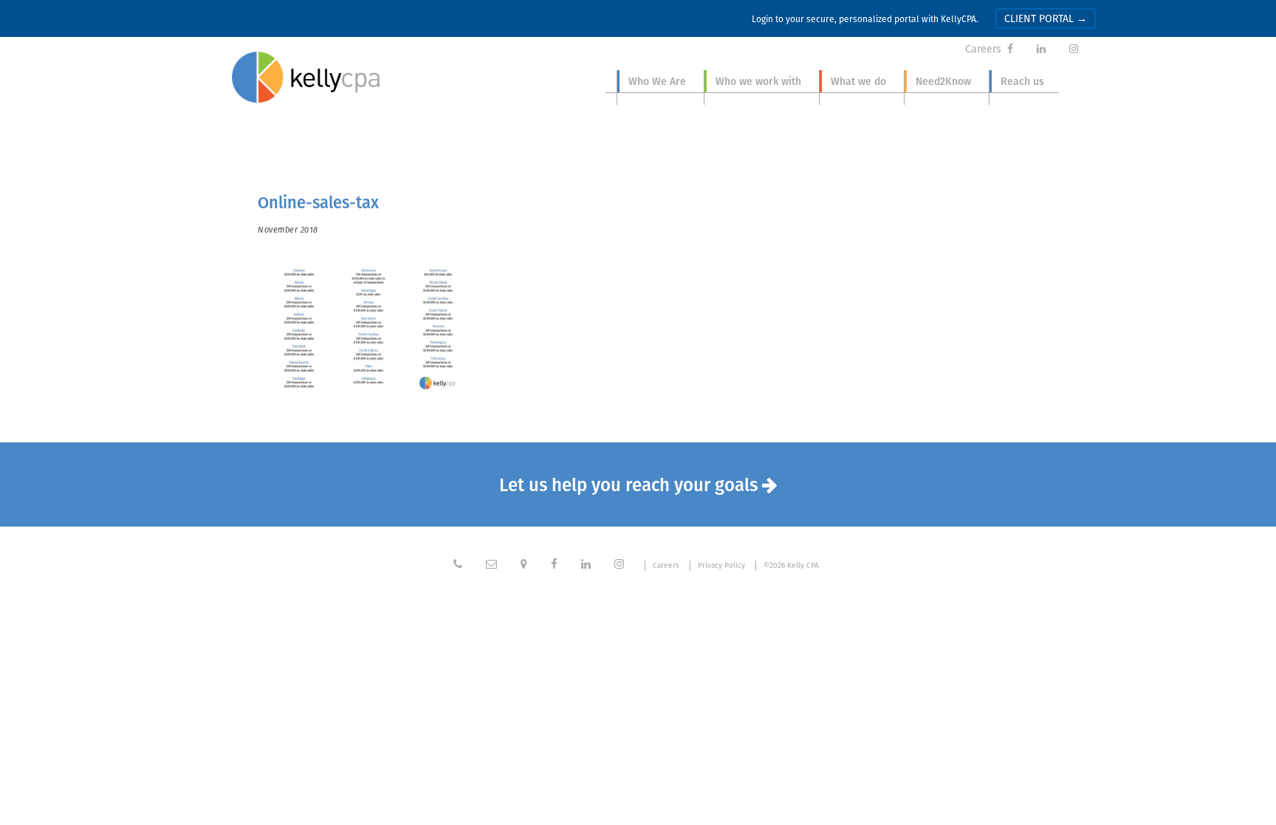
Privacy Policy (721, 566)
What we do (858, 81)
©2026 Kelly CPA (791, 566)
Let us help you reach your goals (638, 484)
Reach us (1022, 81)
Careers (983, 48)
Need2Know (943, 81)
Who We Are (657, 81)
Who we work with (758, 81)
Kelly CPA (306, 77)
